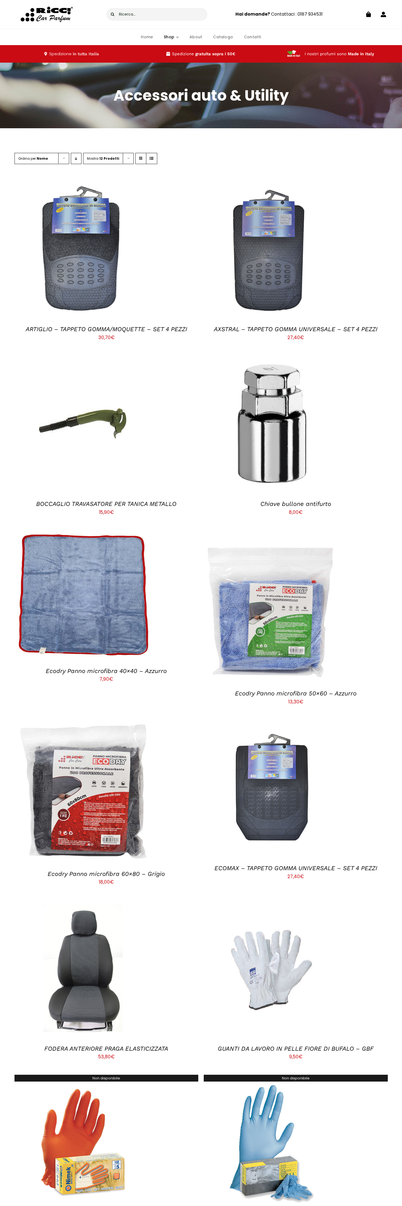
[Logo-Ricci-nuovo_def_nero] (46, 4)
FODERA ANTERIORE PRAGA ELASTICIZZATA (106, 1048)
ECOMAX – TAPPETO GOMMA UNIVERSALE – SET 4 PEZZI (295, 868)
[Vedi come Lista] (151, 158)
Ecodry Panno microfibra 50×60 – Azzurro (296, 693)
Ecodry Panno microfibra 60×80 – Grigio (106, 873)
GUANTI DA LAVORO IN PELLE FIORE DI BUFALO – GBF (296, 1048)
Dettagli (109, 250)
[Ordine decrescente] (76, 158)
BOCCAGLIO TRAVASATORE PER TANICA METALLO (106, 503)
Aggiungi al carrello (69, 250)
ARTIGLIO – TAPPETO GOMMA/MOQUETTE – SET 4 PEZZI (106, 329)
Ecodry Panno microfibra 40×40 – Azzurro (106, 671)
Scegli (258, 425)
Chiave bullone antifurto (295, 503)
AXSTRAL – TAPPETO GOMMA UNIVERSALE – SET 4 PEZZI (295, 329)
